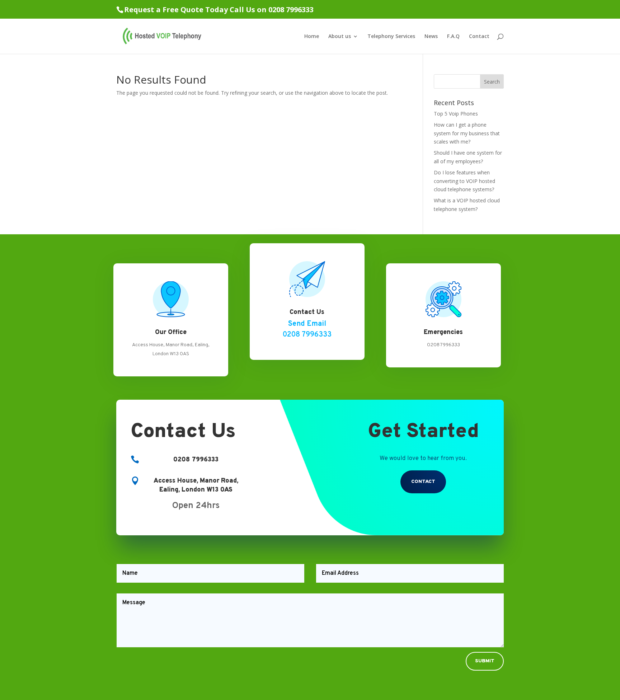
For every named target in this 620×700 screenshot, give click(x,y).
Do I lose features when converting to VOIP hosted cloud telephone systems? (464, 181)
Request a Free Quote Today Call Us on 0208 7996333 (219, 9)
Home (311, 36)
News (431, 36)
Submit (484, 661)
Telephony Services (391, 36)
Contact (479, 36)
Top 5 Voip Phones (456, 113)
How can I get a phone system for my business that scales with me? (467, 133)
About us (339, 36)
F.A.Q (453, 36)
